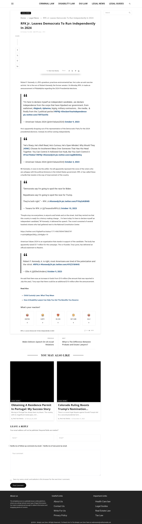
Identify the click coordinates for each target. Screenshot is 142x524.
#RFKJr (36, 264)
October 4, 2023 (72, 162)
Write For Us (60, 510)
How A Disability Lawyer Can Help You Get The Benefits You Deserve (51, 300)
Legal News (98, 3)
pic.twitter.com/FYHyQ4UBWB (76, 201)
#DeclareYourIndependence (74, 111)
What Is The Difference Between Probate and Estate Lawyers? (76, 343)
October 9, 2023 (72, 122)
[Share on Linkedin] (17, 66)
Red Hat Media (54, 71)
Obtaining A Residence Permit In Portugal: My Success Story (31, 407)
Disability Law (66, 3)
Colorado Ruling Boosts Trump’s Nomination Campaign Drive (73, 407)
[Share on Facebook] (17, 50)
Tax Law (99, 515)
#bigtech (37, 108)
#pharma (46, 108)
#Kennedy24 (49, 155)
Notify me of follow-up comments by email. (26, 446)
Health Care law (103, 501)
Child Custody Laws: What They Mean (39, 295)
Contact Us (59, 506)
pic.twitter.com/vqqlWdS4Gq (68, 155)
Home (23, 18)
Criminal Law (46, 3)
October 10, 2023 (69, 208)
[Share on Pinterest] (17, 61)
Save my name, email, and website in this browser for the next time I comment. (41, 479)
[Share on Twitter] (17, 55)
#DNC (26, 148)
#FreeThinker (29, 155)
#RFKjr (57, 111)
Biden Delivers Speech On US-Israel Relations (38, 343)
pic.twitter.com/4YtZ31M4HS (66, 264)
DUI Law (83, 3)
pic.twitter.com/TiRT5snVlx (35, 115)
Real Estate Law (103, 510)
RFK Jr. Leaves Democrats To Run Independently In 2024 (37, 331)
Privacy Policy (60, 515)
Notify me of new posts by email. (55, 446)
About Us (58, 501)
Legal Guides (116, 3)
